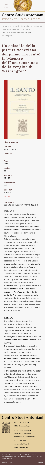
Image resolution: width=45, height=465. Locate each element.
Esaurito (7, 196)
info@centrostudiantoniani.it (25, 436)
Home (4, 26)
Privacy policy (7, 463)
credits (40, 462)
